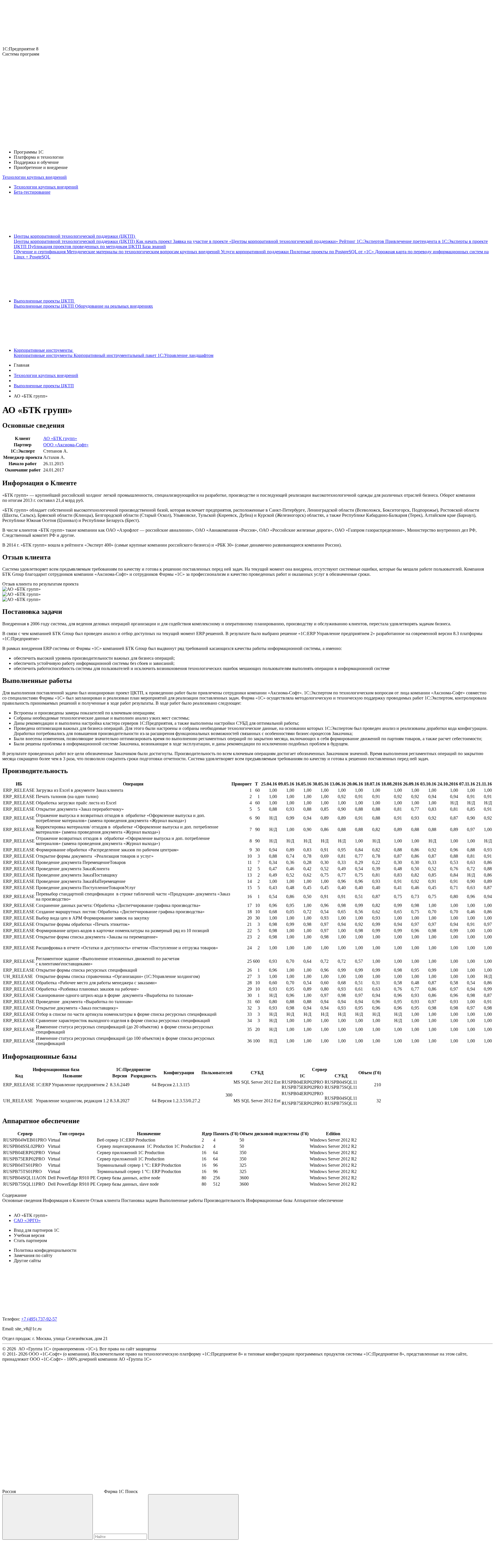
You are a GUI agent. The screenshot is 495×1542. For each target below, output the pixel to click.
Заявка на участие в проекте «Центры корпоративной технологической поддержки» (256, 241)
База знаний (154, 246)
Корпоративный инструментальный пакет (116, 355)
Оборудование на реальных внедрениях (114, 306)
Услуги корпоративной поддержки (255, 251)
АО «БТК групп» (60, 438)
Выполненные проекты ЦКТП (44, 306)
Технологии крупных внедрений (34, 177)
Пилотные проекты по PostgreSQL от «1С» (332, 251)
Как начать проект (154, 241)
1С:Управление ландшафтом (185, 355)
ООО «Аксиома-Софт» (66, 444)
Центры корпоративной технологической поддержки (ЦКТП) (75, 241)
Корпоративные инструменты (44, 355)
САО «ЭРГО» (27, 1220)
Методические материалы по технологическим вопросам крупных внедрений (144, 251)
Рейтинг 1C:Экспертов (362, 241)
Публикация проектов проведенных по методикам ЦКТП (85, 246)
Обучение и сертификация (40, 251)
